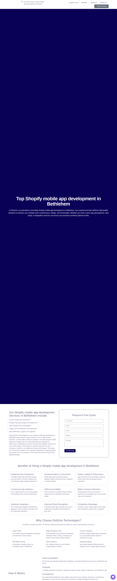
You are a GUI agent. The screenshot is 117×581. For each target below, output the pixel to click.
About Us (94, 2)
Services (84, 2)
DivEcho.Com (73, 2)
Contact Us (103, 2)
